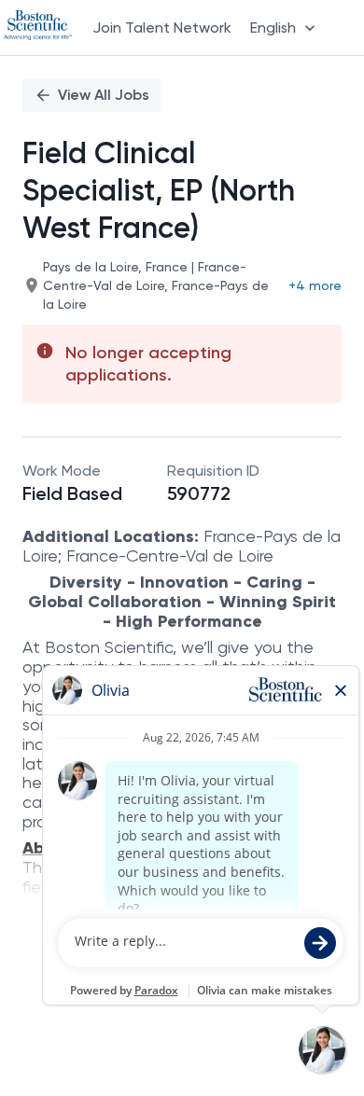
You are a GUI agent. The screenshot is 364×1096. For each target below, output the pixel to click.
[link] (38, 27)
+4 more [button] (315, 285)
